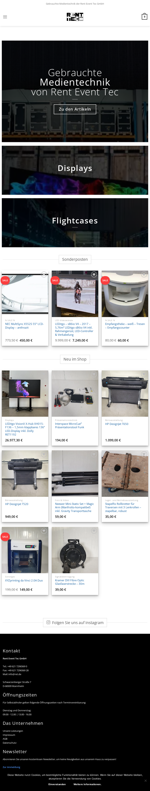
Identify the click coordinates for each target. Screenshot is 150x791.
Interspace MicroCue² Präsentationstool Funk (69, 425)
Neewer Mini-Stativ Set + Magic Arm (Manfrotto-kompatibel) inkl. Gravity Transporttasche (74, 507)
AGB (5, 738)
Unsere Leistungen (13, 730)
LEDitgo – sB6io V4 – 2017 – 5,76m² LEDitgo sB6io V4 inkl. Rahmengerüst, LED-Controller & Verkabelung (74, 329)
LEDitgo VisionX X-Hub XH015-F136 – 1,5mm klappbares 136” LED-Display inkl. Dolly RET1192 (25, 429)
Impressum (9, 735)
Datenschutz (9, 742)
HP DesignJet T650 (116, 424)
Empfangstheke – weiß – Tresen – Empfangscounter (125, 325)
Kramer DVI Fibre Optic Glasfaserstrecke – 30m (70, 582)
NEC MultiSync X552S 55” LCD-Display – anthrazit (24, 325)
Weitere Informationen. (88, 784)
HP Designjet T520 (16, 504)
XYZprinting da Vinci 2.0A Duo (24, 580)
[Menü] (5, 17)
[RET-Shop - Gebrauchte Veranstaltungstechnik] (75, 17)
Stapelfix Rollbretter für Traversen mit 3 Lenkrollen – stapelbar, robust (123, 507)
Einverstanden (57, 784)
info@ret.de (14, 674)
